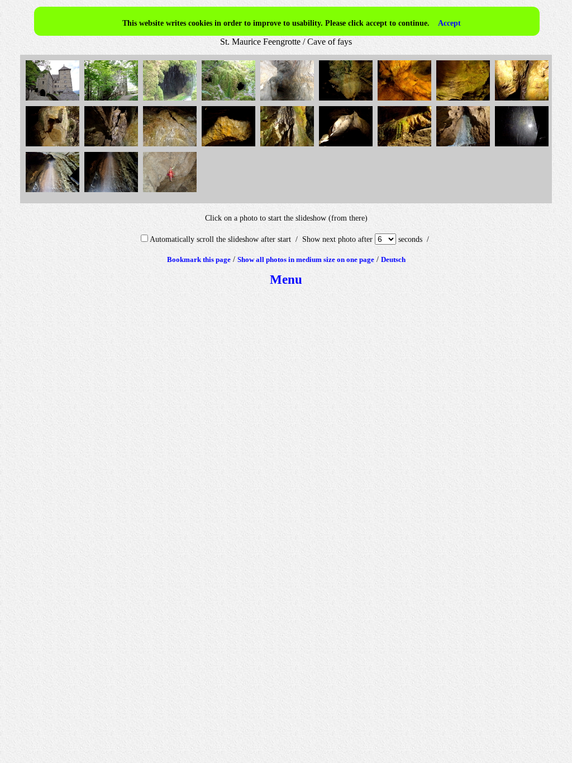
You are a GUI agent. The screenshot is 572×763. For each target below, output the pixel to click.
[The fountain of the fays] (54, 146)
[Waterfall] (464, 146)
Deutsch (393, 259)
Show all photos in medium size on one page (305, 259)
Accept (449, 23)
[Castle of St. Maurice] (54, 101)
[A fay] (171, 192)
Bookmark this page (199, 259)
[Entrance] (288, 101)
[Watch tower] (112, 101)
